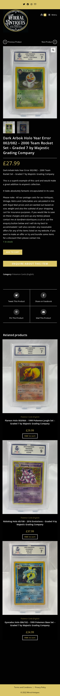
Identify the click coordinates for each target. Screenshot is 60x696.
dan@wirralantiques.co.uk (30, 219)
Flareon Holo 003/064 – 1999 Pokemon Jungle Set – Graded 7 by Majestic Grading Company (30, 422)
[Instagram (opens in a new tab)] (31, 4)
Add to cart (12, 252)
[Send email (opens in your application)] (35, 4)
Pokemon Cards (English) (23, 274)
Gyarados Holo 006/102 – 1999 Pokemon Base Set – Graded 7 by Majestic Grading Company (30, 624)
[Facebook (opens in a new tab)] (28, 4)
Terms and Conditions (23, 687)
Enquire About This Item (30, 263)
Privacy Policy (40, 687)
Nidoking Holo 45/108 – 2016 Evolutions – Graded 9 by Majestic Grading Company (30, 523)
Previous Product (15, 42)
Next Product (47, 42)
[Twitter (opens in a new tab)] (24, 4)
